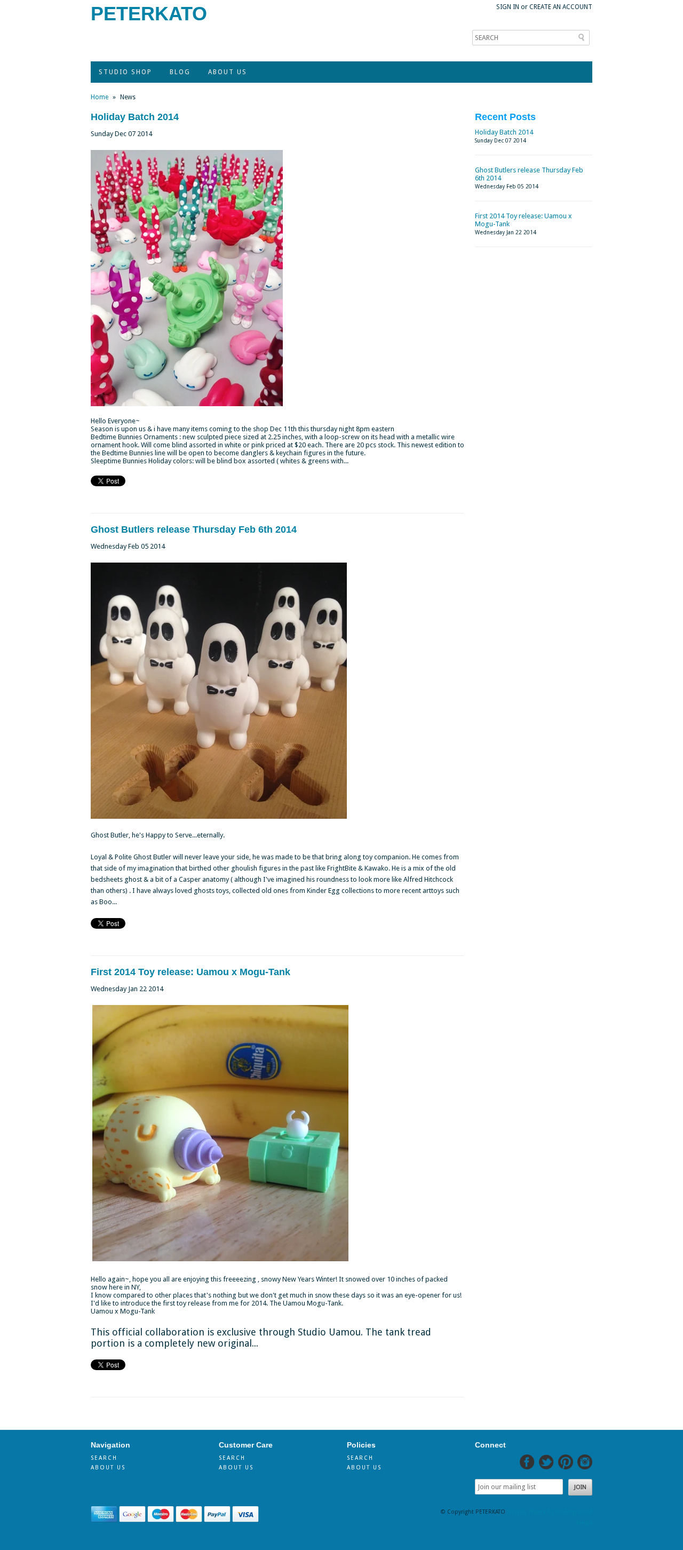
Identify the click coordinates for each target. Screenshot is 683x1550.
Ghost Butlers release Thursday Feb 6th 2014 (194, 529)
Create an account (560, 7)
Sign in (507, 7)
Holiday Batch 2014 (135, 117)
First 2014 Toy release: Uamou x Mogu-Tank (190, 972)
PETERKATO (149, 14)
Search (104, 1457)
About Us (227, 72)
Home (99, 97)
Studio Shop (125, 72)
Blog (180, 72)
